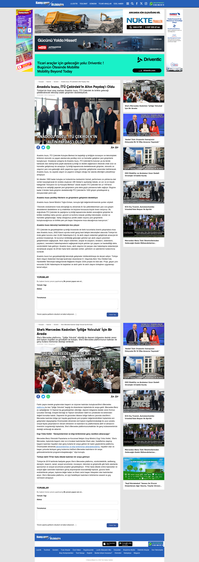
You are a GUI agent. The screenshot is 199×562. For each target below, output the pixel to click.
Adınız (39, 289)
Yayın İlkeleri (84, 544)
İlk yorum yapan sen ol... (73, 281)
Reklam (75, 544)
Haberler (48, 81)
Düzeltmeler (95, 544)
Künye (61, 544)
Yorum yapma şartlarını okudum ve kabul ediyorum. (55, 314)
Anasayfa (41, 81)
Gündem (56, 81)
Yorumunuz (41, 298)
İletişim (68, 544)
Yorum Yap (112, 314)
